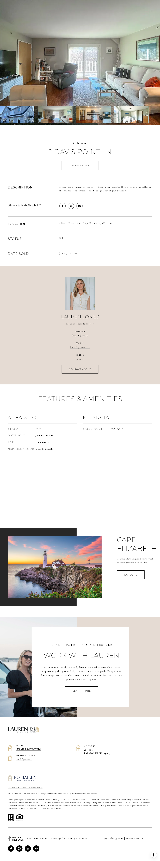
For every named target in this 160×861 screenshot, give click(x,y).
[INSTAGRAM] (19, 848)
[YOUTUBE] (36, 848)
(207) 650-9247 (80, 335)
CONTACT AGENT (80, 369)
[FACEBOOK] (11, 848)
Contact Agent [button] (80, 165)
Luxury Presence (77, 838)
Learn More (81, 690)
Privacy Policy (135, 838)
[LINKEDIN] (28, 848)
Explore (130, 574)
